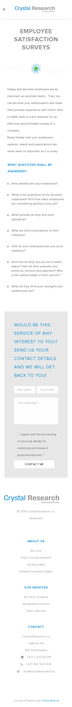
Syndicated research (36, 603)
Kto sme (36, 550)
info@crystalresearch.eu (39, 671)
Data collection (36, 610)
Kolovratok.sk (50, 700)
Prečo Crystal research (36, 557)
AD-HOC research (36, 597)
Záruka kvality (36, 564)
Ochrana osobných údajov (36, 571)
